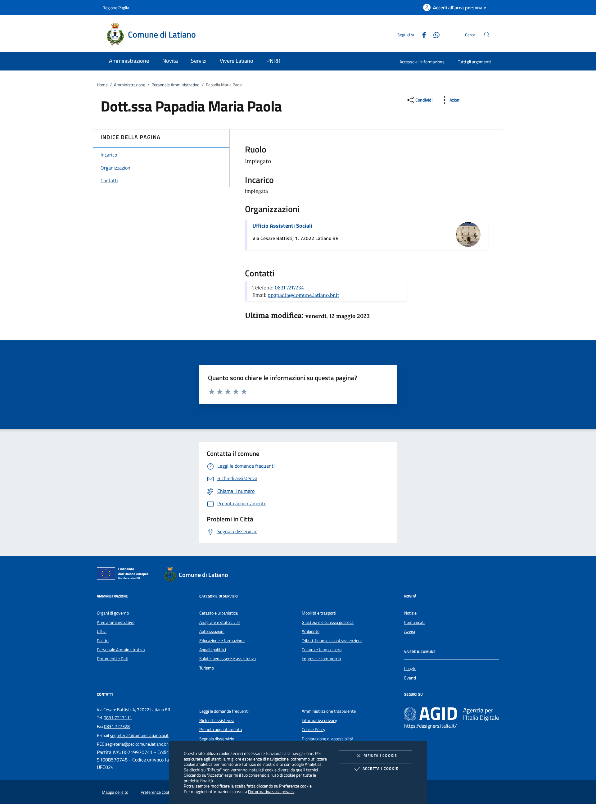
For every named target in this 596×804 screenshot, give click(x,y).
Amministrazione (129, 84)
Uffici (101, 631)
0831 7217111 (118, 717)
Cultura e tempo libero (321, 649)
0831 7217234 (289, 287)
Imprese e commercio (321, 658)
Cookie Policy (313, 729)
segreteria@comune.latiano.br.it (139, 735)
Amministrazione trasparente (329, 711)
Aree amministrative (115, 622)
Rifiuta (380, 755)
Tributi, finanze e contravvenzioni (332, 640)
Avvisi (409, 631)
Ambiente (310, 631)
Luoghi (410, 668)
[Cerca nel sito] (487, 34)
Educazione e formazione (222, 640)
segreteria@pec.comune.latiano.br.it (138, 744)
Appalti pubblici (212, 649)
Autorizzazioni (211, 631)
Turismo (206, 668)
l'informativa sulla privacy (271, 791)
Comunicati (414, 622)
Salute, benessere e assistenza (227, 658)
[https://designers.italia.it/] (451, 714)
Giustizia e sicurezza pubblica (328, 622)
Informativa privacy (319, 720)
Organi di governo (113, 613)
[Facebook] (421, 34)
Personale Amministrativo (175, 84)
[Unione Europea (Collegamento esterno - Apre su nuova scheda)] (124, 575)
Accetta (380, 768)
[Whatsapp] (434, 34)
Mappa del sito (115, 792)
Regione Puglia (115, 7)
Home (102, 84)
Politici (103, 640)
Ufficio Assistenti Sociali (282, 225)
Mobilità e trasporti (319, 613)
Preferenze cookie (295, 786)
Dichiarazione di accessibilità (327, 738)
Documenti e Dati (112, 658)
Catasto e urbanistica (218, 613)
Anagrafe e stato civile (219, 622)
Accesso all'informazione (422, 61)
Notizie (410, 613)
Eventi (410, 678)
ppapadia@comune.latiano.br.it (303, 295)
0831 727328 (117, 726)
